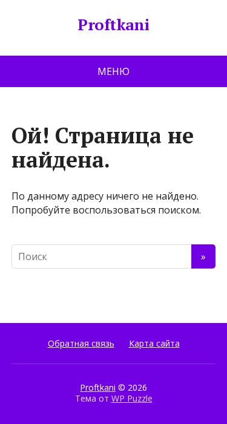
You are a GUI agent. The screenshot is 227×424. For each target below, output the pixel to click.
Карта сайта (154, 343)
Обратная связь (81, 343)
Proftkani (113, 24)
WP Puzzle (132, 398)
